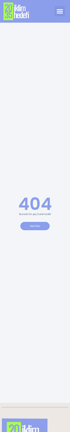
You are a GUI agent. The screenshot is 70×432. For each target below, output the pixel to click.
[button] (60, 11)
